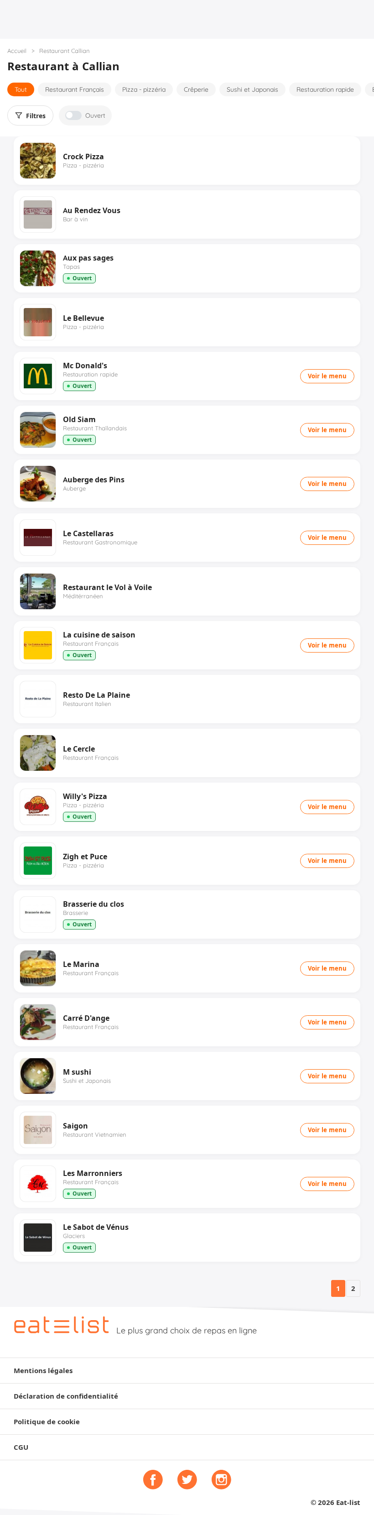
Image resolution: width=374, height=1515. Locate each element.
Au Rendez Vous (91, 210)
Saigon (75, 1125)
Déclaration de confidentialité (66, 1396)
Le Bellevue (83, 318)
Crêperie (196, 89)
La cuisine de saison (99, 634)
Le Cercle (79, 748)
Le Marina (81, 964)
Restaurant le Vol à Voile (107, 587)
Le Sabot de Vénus (96, 1227)
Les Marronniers (92, 1173)
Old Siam (79, 419)
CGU (21, 1447)
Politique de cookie (47, 1421)
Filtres (36, 116)
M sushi (77, 1071)
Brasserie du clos (93, 904)
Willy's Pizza (85, 796)
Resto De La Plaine (96, 695)
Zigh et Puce (85, 856)
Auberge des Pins (94, 479)
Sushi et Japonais (252, 89)
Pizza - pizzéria (144, 89)
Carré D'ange (86, 1018)
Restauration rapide (325, 89)
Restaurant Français (74, 89)
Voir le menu (327, 376)
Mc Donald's (85, 365)
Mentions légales (43, 1370)
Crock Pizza (83, 156)
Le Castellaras (88, 533)
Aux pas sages (88, 257)
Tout (21, 89)
